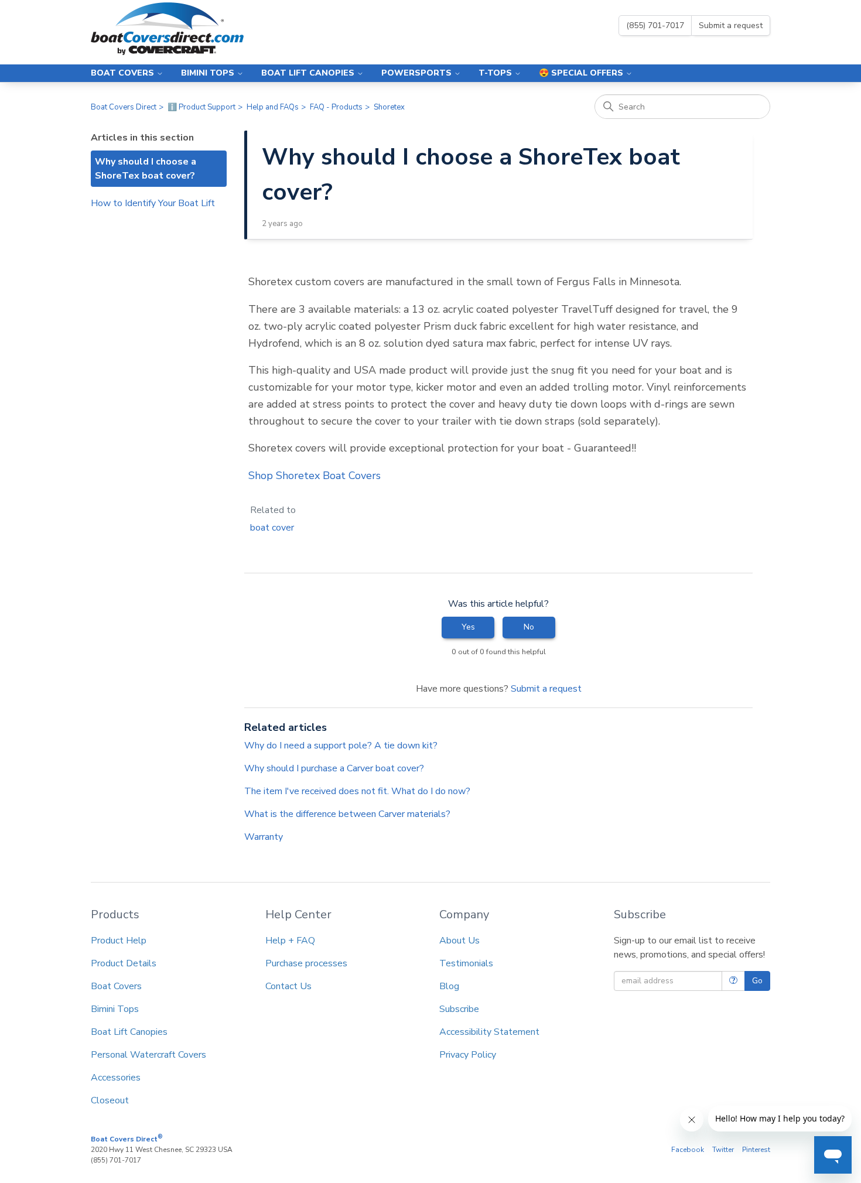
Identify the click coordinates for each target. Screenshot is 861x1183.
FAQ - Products (336, 107)
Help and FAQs (273, 107)
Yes (468, 626)
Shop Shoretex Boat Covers (314, 476)
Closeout (110, 1100)
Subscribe (459, 1009)
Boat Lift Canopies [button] (309, 72)
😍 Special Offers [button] (582, 72)
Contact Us (288, 986)
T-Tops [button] (496, 72)
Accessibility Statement (489, 1031)
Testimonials (466, 963)
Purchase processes (306, 963)
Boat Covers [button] (123, 72)
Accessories (116, 1077)
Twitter (723, 1149)
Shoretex (389, 107)
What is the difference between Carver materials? (347, 814)
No (529, 626)
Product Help (118, 940)
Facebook (687, 1149)
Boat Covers (116, 986)
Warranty (263, 836)
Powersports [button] (417, 72)
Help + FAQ (290, 940)
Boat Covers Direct (123, 107)
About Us (459, 940)
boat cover (272, 527)
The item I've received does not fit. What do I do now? (357, 791)
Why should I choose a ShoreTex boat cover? (145, 168)
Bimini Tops (115, 1009)
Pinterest (756, 1149)
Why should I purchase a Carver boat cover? (334, 768)
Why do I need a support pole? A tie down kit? (341, 745)
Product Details (123, 963)
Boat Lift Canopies (129, 1031)
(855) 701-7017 (655, 25)
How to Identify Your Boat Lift (153, 203)
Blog (449, 986)
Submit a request (731, 25)
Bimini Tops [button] (209, 72)
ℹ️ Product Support (201, 107)
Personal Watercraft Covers (148, 1054)
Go (757, 980)
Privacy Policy (467, 1054)
